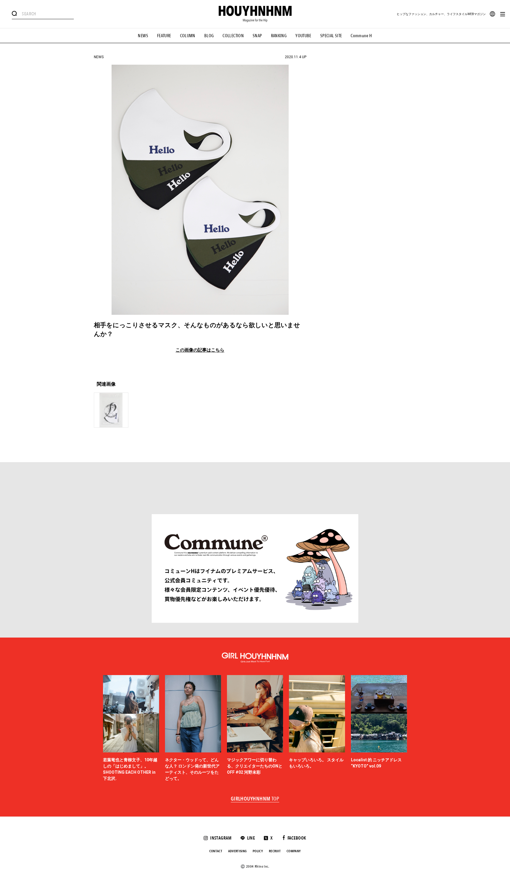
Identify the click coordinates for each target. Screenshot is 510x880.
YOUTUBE (303, 36)
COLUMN (187, 36)
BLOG (209, 36)
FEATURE (164, 36)
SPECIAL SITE (331, 36)
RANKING (279, 36)
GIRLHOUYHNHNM (255, 799)
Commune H (361, 36)
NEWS (143, 36)
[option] (131, 728)
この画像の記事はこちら (200, 350)
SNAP (257, 36)
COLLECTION (233, 36)
